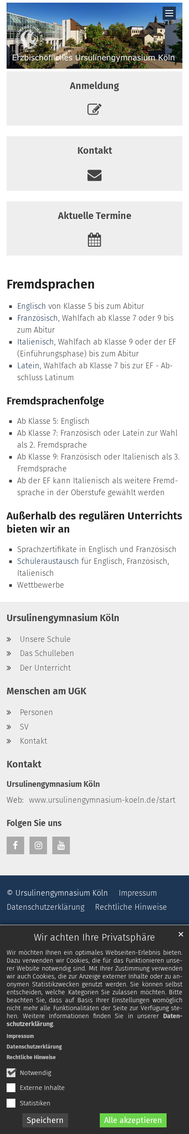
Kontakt (24, 764)
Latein (28, 366)
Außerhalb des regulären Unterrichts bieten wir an (94, 522)
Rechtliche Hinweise (31, 1057)
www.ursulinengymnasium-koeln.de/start (102, 800)
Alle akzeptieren (133, 1120)
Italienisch (35, 342)
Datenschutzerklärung (34, 1047)
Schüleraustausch (48, 561)
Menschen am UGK (46, 691)
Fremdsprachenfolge (55, 401)
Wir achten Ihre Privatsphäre (94, 937)
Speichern (45, 1120)
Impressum (20, 1036)
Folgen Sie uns (34, 823)
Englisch (31, 306)
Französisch (37, 318)
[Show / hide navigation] (169, 13)
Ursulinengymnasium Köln (63, 618)
